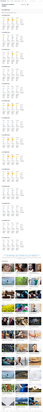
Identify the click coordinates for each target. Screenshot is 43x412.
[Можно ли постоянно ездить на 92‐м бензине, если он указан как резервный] (8, 336)
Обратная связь (31, 411)
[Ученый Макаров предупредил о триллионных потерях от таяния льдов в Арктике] (8, 283)
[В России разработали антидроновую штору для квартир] (8, 403)
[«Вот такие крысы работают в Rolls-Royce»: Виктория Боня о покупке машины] (35, 350)
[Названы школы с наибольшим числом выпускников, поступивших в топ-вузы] (35, 310)
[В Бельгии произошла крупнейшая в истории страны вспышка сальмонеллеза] (35, 336)
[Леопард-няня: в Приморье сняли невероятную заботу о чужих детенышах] (21, 283)
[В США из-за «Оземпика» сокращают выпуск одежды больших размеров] (35, 283)
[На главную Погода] (4, 1)
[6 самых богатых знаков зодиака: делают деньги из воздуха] (21, 363)
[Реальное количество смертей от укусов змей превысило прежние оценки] (35, 363)
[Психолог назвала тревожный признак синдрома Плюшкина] (21, 323)
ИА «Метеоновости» (39, 411)
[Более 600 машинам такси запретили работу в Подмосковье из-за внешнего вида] (8, 363)
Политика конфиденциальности (17, 411)
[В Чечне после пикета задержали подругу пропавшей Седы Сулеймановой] (8, 269)
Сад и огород (28, 255)
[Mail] (1, 1)
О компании (4, 411)
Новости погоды (21, 255)
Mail (1, 411)
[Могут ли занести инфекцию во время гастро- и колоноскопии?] (21, 390)
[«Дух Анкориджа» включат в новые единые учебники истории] (8, 323)
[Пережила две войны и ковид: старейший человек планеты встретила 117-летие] (21, 350)
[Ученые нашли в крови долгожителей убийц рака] (21, 296)
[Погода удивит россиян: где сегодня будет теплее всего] (21, 403)
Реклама (7, 411)
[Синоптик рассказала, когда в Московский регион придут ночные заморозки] (35, 323)
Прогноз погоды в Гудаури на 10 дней (12, 255)
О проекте (11, 411)
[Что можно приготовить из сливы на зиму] (8, 350)
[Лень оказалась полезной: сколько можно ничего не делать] (21, 336)
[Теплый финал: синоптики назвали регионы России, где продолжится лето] (21, 376)
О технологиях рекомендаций (25, 411)
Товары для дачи (34, 255)
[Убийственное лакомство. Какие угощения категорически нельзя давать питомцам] (21, 269)
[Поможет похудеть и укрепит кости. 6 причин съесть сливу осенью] (21, 310)
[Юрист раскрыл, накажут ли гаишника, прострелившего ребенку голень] (8, 296)
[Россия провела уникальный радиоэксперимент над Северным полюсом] (8, 376)
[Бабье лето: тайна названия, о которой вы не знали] (35, 390)
